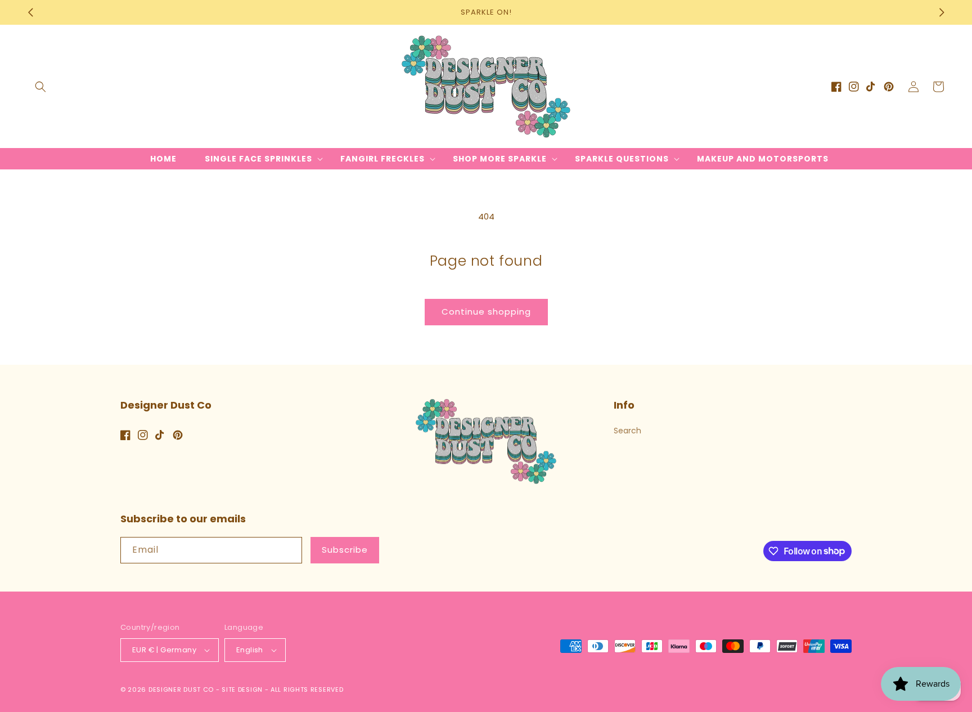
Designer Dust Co (181, 689)
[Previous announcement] (30, 12)
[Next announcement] (941, 12)
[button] (40, 86)
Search (627, 430)
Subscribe (345, 550)
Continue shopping (486, 311)
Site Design (242, 689)
